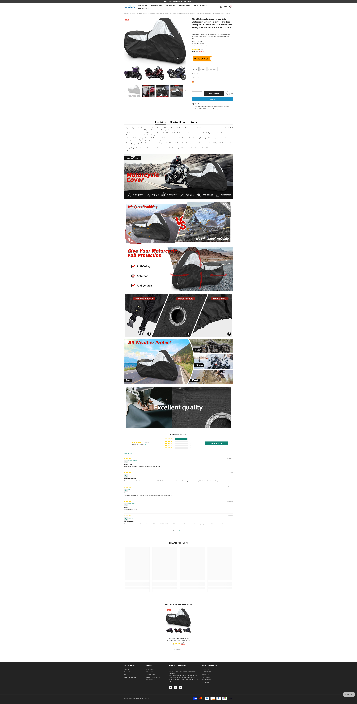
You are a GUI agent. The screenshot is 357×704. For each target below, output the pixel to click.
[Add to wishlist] (227, 93)
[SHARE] (231, 94)
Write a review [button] (216, 443)
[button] (124, 91)
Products (132, 13)
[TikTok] (175, 687)
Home (126, 13)
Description (160, 122)
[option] (178, 1)
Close (232, 2)
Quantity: (195, 90)
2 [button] (176, 530)
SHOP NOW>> (190, 1)
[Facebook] (170, 687)
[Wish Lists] (225, 7)
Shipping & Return (178, 122)
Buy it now (212, 99)
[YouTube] (180, 687)
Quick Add (178, 649)
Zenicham (200, 41)
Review (194, 122)
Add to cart (214, 94)
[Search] (221, 7)
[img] (127, 458)
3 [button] (179, 530)
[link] (137, 585)
